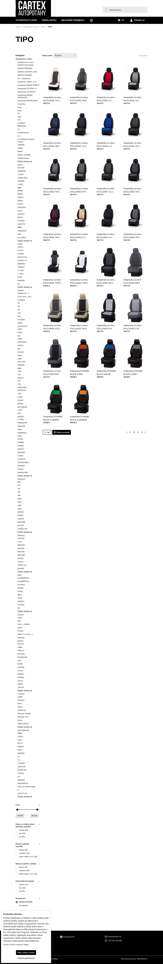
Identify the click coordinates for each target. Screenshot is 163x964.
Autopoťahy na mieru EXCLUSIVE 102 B (132, 281)
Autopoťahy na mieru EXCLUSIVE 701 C (132, 144)
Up (48, 432)
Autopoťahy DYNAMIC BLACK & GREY (133, 372)
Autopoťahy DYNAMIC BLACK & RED (79, 372)
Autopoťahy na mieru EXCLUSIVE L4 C (106, 235)
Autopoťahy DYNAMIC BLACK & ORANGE (79, 418)
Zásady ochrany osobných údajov (16, 944)
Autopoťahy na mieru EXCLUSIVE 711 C (79, 144)
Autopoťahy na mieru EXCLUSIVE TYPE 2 (79, 281)
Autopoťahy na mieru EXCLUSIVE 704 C (132, 190)
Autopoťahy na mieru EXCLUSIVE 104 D (79, 327)
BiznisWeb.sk (142, 959)
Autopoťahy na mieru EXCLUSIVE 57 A (106, 327)
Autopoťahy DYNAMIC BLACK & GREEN (53, 418)
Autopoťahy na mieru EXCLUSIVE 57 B (132, 327)
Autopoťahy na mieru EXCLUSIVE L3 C (132, 99)
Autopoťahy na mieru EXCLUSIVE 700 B (79, 99)
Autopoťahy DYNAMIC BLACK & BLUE (106, 372)
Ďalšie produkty (63, 432)
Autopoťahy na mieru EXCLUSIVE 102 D (52, 327)
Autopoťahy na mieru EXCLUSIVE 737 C (79, 190)
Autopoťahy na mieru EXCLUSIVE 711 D (52, 99)
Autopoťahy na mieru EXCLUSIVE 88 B (52, 372)
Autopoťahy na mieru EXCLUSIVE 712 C (106, 190)
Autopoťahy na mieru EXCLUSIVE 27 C (79, 235)
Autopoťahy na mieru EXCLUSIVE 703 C (52, 190)
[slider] (17, 809)
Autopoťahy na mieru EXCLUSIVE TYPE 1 (52, 281)
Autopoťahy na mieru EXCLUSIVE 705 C (132, 235)
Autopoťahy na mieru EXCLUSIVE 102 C (106, 281)
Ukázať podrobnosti (26, 958)
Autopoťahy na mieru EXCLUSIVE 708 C (52, 144)
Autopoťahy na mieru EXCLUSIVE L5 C (106, 99)
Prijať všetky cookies (26, 952)
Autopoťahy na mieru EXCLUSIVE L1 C (106, 144)
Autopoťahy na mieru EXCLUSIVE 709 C (52, 235)
